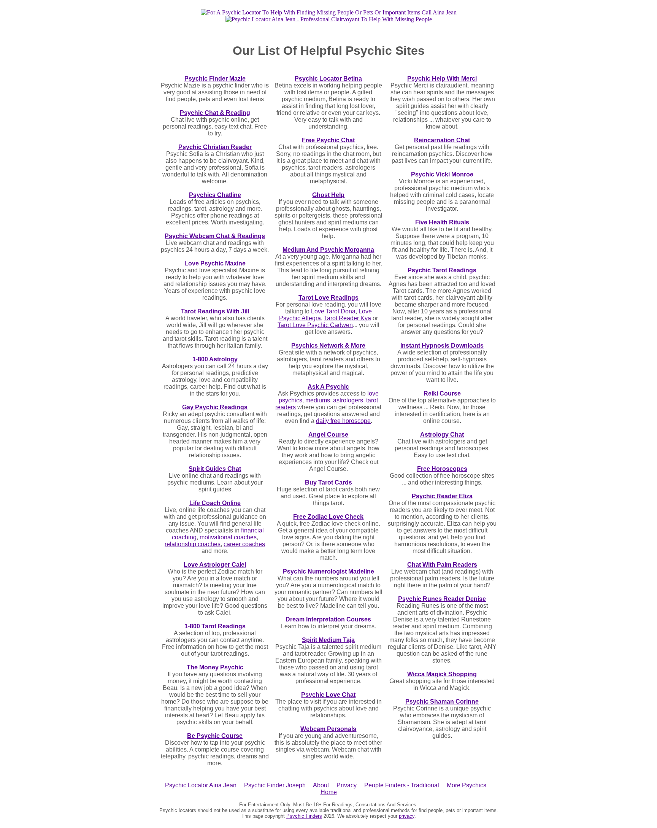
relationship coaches (193, 544)
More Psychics (466, 785)
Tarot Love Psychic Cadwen (315, 325)
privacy (406, 816)
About (321, 785)
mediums (317, 400)
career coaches (244, 544)
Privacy (346, 785)
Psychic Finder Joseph (275, 785)
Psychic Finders (304, 816)
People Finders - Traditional (401, 785)
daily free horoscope (343, 421)
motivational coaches (228, 537)
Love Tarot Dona (333, 311)
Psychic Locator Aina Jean (200, 785)
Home (329, 792)
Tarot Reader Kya (347, 318)
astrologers (348, 400)
